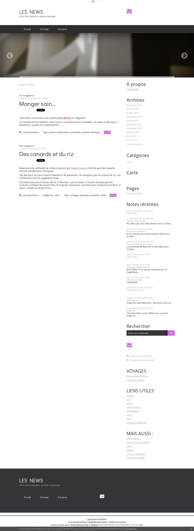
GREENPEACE (133, 438)
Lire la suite (132, 89)
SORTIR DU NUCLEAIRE (138, 442)
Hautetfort (103, 519)
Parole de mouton (135, 290)
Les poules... (132, 256)
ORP (129, 419)
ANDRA (130, 395)
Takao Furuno (79, 168)
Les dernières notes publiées (97, 522)
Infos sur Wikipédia (136, 454)
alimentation (63, 132)
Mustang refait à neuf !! (138, 267)
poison (52, 132)
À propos (62, 29)
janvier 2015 (133, 120)
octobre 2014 (133, 132)
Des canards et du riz (46, 154)
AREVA (130, 403)
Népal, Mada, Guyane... (138, 376)
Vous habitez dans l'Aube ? (140, 244)
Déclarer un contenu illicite (60, 525)
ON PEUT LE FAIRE (136, 458)
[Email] (129, 11)
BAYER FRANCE (134, 407)
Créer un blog (92, 519)
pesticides (75, 132)
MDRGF (130, 450)
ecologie (74, 195)
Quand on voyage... (136, 380)
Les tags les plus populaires (117, 522)
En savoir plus (131, 529)
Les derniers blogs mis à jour (77, 522)
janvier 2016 (133, 113)
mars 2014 (132, 140)
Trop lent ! (132, 213)
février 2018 (132, 109)
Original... (131, 310)
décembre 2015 (134, 117)
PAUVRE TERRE (134, 193)
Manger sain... (37, 103)
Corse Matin (64, 117)
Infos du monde (134, 279)
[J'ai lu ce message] (191, 529)
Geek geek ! (132, 300)
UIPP (129, 415)
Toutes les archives (135, 144)
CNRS (129, 446)
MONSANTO (133, 411)
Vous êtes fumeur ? (136, 231)
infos (57, 195)
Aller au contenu (9, 5)
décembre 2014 (134, 124)
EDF (128, 399)
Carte (132, 173)
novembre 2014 (134, 128)
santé (103, 195)
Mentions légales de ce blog (79, 525)
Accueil (27, 29)
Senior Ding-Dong (136, 221)
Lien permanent (30, 132)
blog (141, 525)
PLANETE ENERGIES (136, 422)
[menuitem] (27, 29)
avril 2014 (131, 136)
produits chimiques (90, 132)
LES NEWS (31, 11)
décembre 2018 (134, 105)
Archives (44, 29)
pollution (95, 195)
